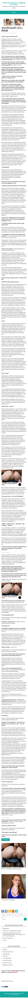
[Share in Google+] (13, 911)
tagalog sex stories (8, 965)
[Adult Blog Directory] (7, 981)
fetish (12, 914)
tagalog (24, 916)
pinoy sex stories (7, 962)
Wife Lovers (3, 917)
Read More (5, 839)
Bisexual (5, 949)
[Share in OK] (9, 911)
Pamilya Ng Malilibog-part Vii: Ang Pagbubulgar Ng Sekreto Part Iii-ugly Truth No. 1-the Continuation (14, 934)
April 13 (14, 913)
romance (13, 916)
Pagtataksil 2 (6, 928)
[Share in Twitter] (16, 911)
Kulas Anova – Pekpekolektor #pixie (12, 930)
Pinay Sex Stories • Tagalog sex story (14, 3)
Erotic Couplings (20, 913)
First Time (18, 914)
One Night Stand (7, 958)
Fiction (15, 914)
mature (22, 914)
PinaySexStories (18, 971)
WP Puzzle (16, 994)
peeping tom (3, 916)
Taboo (21, 916)
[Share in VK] (6, 911)
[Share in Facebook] (2, 911)
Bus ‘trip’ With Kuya (8, 938)
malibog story (6, 954)
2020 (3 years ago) (9, 913)
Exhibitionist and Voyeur (6, 914)
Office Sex (5, 956)
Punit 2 (4, 940)
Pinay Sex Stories (13, 33)
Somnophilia (17, 916)
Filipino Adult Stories (8, 952)
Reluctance (9, 916)
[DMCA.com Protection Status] (4, 986)
